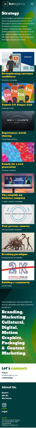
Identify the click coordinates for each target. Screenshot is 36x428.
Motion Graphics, (12, 335)
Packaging (13, 343)
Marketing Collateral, (13, 319)
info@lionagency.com (10, 375)
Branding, (12, 312)
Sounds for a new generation (12, 165)
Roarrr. (5, 392)
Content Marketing (13, 350)
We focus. (7, 398)
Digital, (10, 327)
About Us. (9, 387)
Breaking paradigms (15, 254)
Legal (4, 411)
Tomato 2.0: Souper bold (17, 104)
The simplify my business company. (13, 196)
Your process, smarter (16, 226)
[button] (32, 4)
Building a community (16, 282)
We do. (5, 395)
